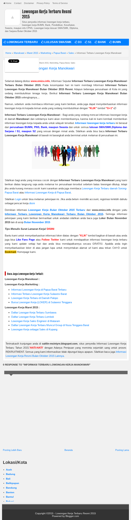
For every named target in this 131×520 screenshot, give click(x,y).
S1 (89, 42)
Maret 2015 (44, 63)
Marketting (54, 63)
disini (32, 203)
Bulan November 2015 (37, 222)
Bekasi (10, 501)
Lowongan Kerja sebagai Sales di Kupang (34, 329)
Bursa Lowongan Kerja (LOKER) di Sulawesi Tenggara (41, 302)
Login (18, 199)
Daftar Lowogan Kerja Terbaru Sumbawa (33, 312)
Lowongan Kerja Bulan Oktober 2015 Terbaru (56, 209)
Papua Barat (64, 63)
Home (8, 3)
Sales (73, 63)
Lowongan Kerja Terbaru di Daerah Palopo (34, 298)
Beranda (68, 450)
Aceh (9, 469)
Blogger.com (72, 516)
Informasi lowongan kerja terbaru (95, 123)
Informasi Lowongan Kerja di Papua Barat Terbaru (38, 289)
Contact (17, 3)
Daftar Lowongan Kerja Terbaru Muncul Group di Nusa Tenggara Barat (50, 325)
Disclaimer (29, 3)
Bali (8, 478)
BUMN (116, 42)
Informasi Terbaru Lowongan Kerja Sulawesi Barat (39, 293)
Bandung (11, 487)
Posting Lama (122, 450)
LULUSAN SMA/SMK (57, 42)
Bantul (10, 496)
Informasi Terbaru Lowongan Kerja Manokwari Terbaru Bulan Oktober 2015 (54, 214)
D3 (79, 42)
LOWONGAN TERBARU (22, 42)
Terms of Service (60, 3)
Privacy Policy (43, 3)
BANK (101, 42)
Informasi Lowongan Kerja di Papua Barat (48, 192)
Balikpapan (12, 483)
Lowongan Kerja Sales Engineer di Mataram (35, 321)
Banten (10, 492)
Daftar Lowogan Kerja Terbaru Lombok (32, 316)
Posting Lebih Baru (12, 450)
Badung (10, 474)
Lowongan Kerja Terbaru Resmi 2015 (76, 513)
